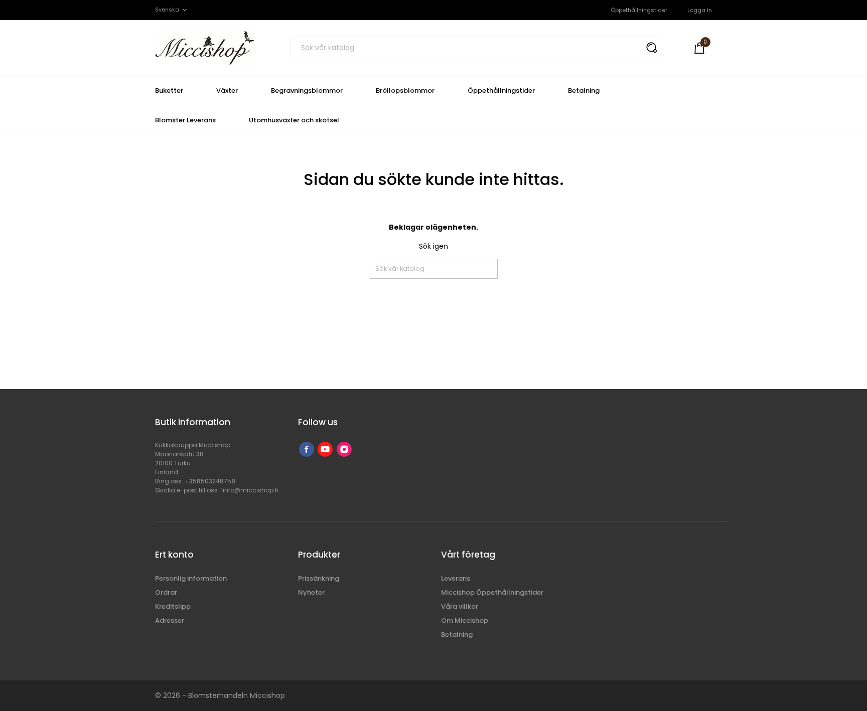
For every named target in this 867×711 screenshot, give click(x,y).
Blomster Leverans (185, 120)
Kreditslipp (173, 606)
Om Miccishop (464, 620)
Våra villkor (459, 606)
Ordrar (166, 592)
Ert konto (174, 555)
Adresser (169, 620)
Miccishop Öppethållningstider (492, 592)
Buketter (169, 90)
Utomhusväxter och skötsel (294, 120)
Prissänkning (318, 578)
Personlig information (191, 578)
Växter (227, 90)
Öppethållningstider (639, 10)
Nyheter (311, 592)
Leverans (455, 578)
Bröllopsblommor (405, 90)
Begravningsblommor (307, 90)
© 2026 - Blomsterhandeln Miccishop (220, 695)
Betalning (584, 90)
